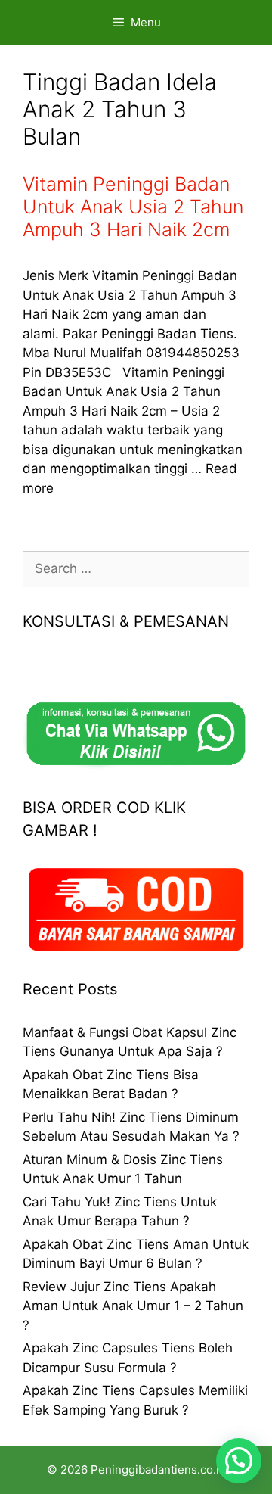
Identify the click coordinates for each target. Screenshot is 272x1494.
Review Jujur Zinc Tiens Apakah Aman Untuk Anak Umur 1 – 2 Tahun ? (133, 1306)
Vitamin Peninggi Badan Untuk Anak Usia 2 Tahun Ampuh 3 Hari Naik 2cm (133, 207)
